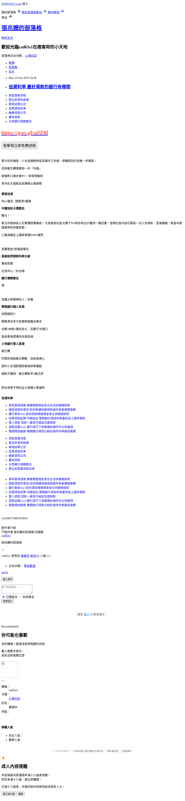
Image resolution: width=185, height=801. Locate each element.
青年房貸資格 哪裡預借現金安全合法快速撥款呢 (39, 405)
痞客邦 (25, 555)
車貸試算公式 (17, 104)
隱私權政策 (113, 751)
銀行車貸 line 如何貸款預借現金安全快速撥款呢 (39, 414)
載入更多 (7, 579)
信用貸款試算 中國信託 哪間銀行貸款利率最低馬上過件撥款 (47, 418)
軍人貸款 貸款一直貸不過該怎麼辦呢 (32, 422)
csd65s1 (6, 535)
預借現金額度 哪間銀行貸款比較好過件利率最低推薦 (42, 431)
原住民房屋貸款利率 (22, 468)
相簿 (11, 62)
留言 (33, 555)
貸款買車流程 (17, 95)
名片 (11, 71)
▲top (4, 572)
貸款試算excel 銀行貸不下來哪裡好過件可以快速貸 (41, 426)
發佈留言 (7, 601)
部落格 (13, 67)
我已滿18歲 (9, 794)
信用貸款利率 (17, 108)
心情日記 (31, 55)
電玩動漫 (29, 565)
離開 (20, 794)
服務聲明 (127, 751)
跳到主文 (7, 37)
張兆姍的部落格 (21, 28)
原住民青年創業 (19, 99)
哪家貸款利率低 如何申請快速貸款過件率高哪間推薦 (42, 409)
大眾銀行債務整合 (20, 121)
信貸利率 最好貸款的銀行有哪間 (39, 86)
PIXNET (65, 751)
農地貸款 (14, 117)
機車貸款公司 (17, 112)
